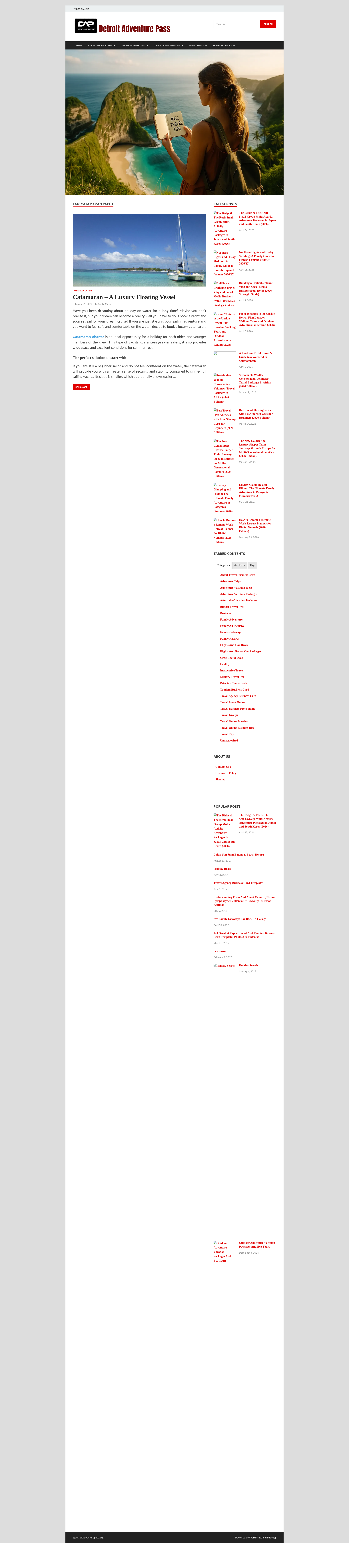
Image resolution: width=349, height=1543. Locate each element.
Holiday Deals (222, 868)
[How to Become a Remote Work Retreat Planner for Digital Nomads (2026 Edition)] (225, 520)
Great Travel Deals (231, 657)
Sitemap (220, 779)
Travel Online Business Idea (237, 727)
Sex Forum (220, 951)
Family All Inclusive (232, 625)
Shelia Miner (104, 304)
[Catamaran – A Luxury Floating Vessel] (139, 250)
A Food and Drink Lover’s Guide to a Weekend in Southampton (255, 357)
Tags (252, 565)
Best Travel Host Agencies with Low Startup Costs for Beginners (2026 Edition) (256, 414)
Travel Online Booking (234, 721)
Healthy (225, 664)
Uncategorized (229, 740)
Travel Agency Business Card (238, 695)
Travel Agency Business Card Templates (238, 882)
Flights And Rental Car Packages (240, 651)
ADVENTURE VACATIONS (100, 45)
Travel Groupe (229, 715)
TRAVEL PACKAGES (222, 45)
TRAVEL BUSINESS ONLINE (167, 45)
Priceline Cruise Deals (233, 683)
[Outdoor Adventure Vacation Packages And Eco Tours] (225, 1243)
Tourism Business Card (234, 689)
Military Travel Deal (232, 676)
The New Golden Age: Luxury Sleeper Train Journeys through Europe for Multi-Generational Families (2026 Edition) (257, 448)
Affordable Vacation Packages (238, 600)
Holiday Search (248, 965)
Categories (223, 565)
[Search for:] (245, 24)
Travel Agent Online (232, 702)
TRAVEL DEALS (196, 45)
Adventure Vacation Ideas (236, 587)
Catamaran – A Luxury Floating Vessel (124, 297)
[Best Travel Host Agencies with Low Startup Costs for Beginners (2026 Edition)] (225, 410)
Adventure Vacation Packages (238, 594)
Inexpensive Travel (231, 670)
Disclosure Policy (225, 773)
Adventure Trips (230, 581)
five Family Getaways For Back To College (240, 918)
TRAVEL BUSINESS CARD (133, 45)
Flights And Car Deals (234, 645)
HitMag (271, 1537)
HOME (79, 45)
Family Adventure (83, 290)
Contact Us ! (223, 766)
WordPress (255, 1537)
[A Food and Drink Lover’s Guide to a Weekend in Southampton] (225, 353)
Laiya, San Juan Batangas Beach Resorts (239, 854)
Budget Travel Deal (232, 606)
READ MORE (80, 386)
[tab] (223, 565)
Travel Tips (227, 734)
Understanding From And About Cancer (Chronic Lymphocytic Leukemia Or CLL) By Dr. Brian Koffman (245, 901)
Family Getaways (230, 632)
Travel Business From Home (237, 708)
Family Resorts (229, 638)
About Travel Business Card (237, 574)
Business (225, 613)
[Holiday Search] (225, 965)
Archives (239, 565)
